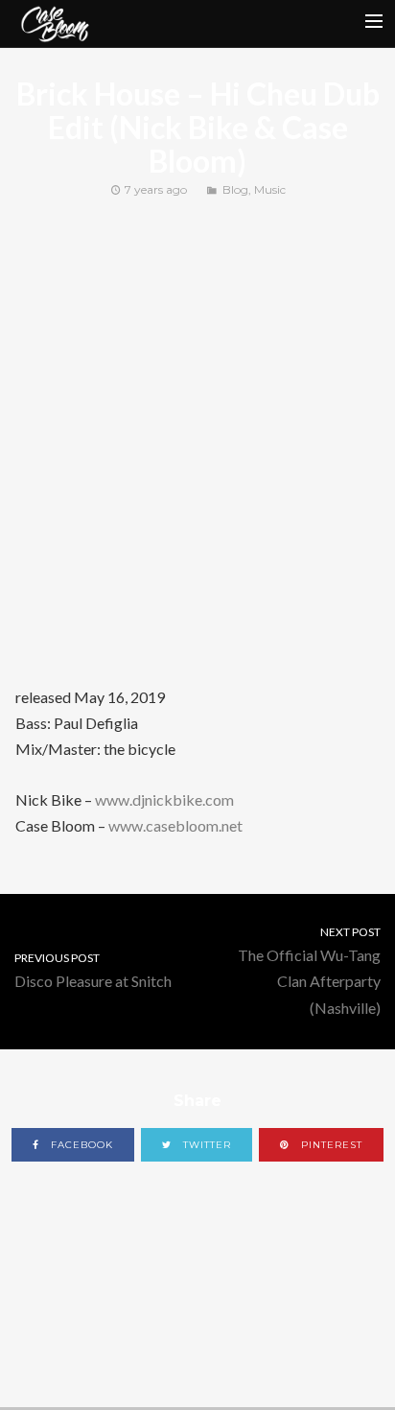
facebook (80, 1145)
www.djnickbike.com (164, 799)
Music (270, 189)
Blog (235, 189)
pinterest (329, 1145)
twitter (205, 1145)
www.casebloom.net (175, 825)
